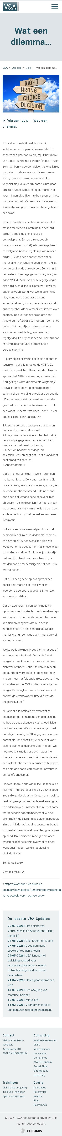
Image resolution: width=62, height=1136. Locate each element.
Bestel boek (40, 1105)
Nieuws (38, 1096)
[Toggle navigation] (55, 6)
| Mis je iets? (23, 1000)
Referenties (40, 1092)
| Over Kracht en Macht (30, 941)
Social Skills (40, 1066)
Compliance (40, 1058)
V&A (5, 68)
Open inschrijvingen (13, 1096)
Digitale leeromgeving (15, 1087)
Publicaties (40, 1087)
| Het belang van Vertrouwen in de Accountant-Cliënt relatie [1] (30, 931)
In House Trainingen (14, 1092)
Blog (28, 68)
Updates (17, 68)
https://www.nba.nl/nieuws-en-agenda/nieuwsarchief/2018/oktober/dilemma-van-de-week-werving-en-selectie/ (32, 890)
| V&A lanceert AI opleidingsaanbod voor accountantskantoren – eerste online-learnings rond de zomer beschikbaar (27, 965)
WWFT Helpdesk (43, 1062)
